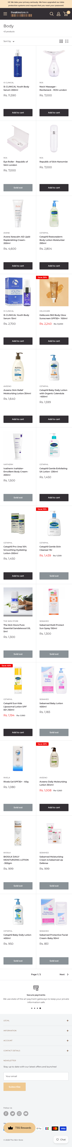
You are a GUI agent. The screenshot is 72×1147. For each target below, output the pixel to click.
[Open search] (52, 14)
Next (62, 974)
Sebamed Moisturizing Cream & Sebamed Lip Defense (51, 859)
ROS (41, 82)
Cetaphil (43, 233)
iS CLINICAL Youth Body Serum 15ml (16, 317)
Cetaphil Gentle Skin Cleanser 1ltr (50, 548)
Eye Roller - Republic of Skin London (15, 163)
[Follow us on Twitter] (12, 1113)
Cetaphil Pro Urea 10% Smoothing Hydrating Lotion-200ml (15, 549)
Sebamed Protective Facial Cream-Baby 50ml (53, 936)
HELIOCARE (44, 311)
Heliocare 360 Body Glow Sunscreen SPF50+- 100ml (53, 317)
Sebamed (44, 621)
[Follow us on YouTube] (25, 1113)
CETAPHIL (43, 464)
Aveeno (7, 386)
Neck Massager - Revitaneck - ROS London (53, 88)
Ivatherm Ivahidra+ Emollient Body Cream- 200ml (15, 471)
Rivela (6, 778)
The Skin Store (10, 621)
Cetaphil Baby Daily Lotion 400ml (17, 936)
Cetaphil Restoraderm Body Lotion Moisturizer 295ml (52, 239)
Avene (6, 233)
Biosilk (7, 853)
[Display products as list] (67, 41)
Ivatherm (8, 464)
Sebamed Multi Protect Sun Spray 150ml (51, 627)
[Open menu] (5, 13)
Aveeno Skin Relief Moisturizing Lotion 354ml (17, 392)
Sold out (18, 187)
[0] (65, 14)
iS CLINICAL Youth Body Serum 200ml (16, 88)
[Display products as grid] (61, 41)
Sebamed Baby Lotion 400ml (51, 705)
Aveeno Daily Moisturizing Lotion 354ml (53, 783)
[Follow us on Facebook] (5, 1113)
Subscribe (14, 1086)
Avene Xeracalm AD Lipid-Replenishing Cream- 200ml (17, 239)
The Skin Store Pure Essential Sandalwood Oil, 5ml (16, 628)
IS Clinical (8, 82)
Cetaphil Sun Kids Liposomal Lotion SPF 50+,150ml (15, 706)
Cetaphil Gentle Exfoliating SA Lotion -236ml (53, 470)
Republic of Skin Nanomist (53, 161)
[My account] (58, 14)
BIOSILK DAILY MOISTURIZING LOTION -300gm (16, 859)
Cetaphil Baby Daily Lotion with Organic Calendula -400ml (53, 393)
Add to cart (18, 112)
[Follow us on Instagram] (19, 1113)
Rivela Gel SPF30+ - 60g (15, 781)
